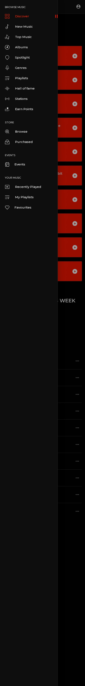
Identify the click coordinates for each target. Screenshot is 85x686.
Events (19, 164)
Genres (21, 68)
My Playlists (24, 197)
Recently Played (28, 187)
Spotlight (22, 57)
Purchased (24, 142)
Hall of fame (25, 88)
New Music (24, 26)
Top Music (23, 37)
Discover (22, 16)
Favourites (22, 207)
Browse (21, 131)
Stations (21, 99)
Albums (21, 47)
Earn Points (24, 109)
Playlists (21, 78)
